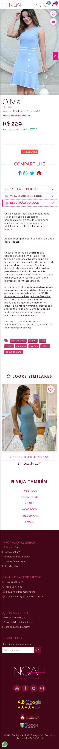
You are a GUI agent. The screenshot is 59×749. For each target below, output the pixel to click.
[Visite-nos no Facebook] (25, 688)
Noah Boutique (20, 115)
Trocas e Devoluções (15, 617)
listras (45, 346)
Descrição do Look (24, 202)
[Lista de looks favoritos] (46, 4)
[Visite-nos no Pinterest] (33, 688)
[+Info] (36, 111)
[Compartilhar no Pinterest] (39, 173)
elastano (21, 346)
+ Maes (29, 522)
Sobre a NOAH (11, 547)
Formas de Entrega (14, 561)
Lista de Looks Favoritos (16, 626)
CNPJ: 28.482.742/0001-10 (30, 738)
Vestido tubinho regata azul (29, 457)
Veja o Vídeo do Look (25, 196)
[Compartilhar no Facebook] (19, 173)
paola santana (14, 352)
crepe (9, 346)
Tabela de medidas (23, 189)
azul (42, 340)
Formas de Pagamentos (16, 556)
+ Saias (29, 503)
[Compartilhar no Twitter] (32, 173)
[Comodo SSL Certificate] (29, 717)
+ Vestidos (29, 490)
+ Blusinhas (29, 515)
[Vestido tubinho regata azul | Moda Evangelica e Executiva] (29, 417)
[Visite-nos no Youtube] (17, 688)
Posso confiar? (11, 551)
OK (37, 650)
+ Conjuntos (30, 497)
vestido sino (18, 340)
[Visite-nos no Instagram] (42, 688)
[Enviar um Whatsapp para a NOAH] (5, 744)
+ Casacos (29, 509)
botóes (34, 346)
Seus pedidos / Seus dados (18, 622)
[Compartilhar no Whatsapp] (25, 173)
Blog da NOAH (11, 565)
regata (32, 340)
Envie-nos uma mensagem (20, 591)
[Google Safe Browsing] (29, 725)
